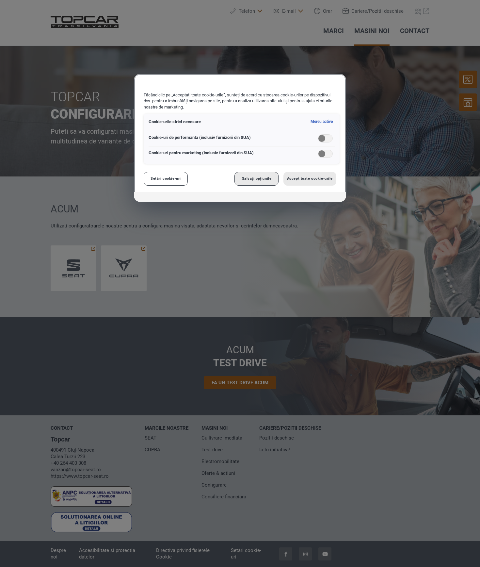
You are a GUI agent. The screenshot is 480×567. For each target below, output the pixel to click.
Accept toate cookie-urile (310, 178)
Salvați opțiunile (257, 178)
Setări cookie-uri (166, 178)
